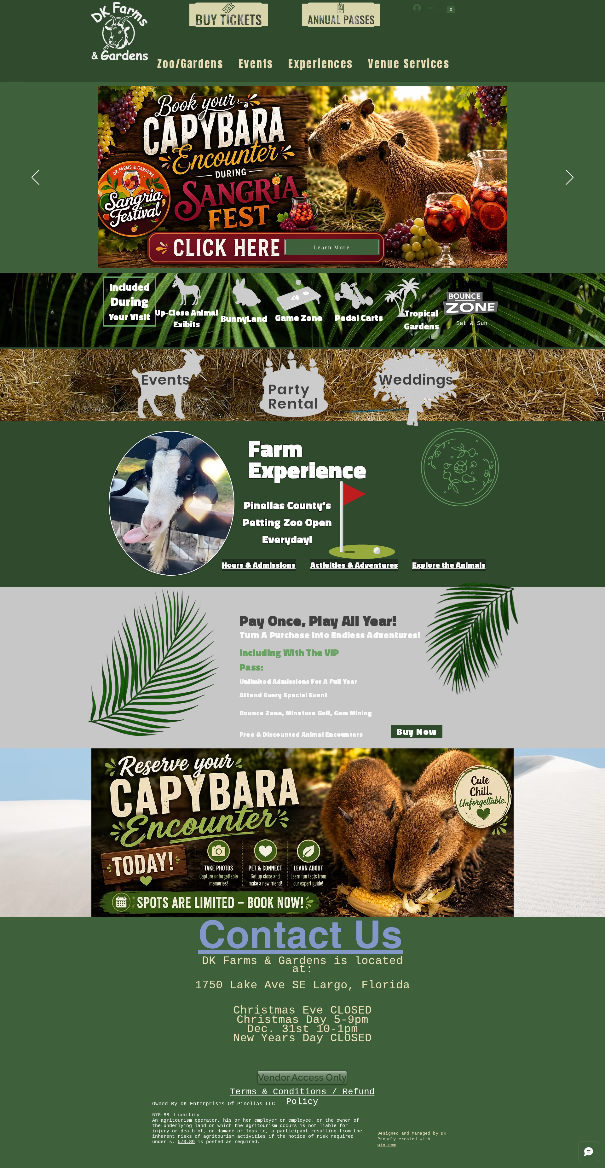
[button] (228, 19)
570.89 (186, 1142)
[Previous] (35, 178)
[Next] (569, 178)
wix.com (386, 1145)
